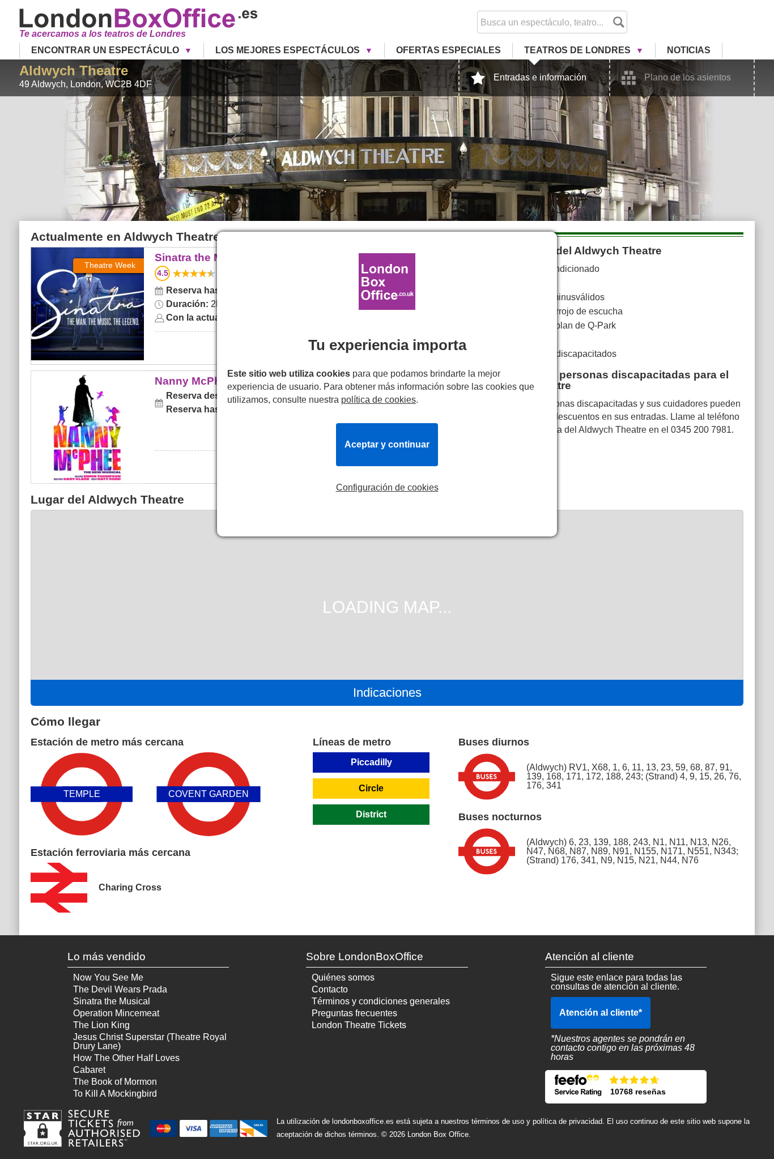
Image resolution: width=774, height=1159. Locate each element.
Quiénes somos (343, 977)
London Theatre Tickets (359, 1025)
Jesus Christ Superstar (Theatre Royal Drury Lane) (150, 1041)
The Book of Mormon (115, 1081)
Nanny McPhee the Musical (87, 379)
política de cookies (378, 399)
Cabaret (89, 1070)
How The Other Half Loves (126, 1058)
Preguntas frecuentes (354, 1013)
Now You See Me (108, 977)
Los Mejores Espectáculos (288, 50)
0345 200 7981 (701, 429)
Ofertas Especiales (448, 50)
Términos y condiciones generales (381, 1001)
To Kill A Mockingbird (115, 1093)
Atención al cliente (600, 1012)
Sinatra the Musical (87, 255)
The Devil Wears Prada (120, 989)
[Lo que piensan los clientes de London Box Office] (626, 1086)
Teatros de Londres (578, 50)
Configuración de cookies (387, 487)
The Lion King (101, 1025)
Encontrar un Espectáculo (106, 50)
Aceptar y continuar (387, 444)
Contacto (330, 989)
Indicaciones (387, 692)
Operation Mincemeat (116, 1013)
